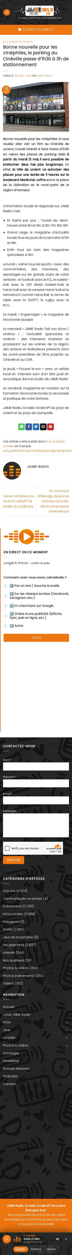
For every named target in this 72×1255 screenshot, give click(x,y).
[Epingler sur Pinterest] (50, 426)
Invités (8, 929)
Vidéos (8, 983)
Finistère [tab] (36, 1249)
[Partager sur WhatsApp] (21, 426)
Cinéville (34, 451)
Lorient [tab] (20, 1249)
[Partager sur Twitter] (36, 426)
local (49, 451)
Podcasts (10, 1076)
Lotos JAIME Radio (17, 1014)
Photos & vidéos (15, 968)
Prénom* (9, 777)
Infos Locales (23, 41)
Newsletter (11, 1060)
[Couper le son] (57, 1239)
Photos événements (18, 975)
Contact (9, 1084)
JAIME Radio (44, 75)
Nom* (7, 760)
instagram (11, 922)
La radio (9, 1037)
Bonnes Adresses (16, 1068)
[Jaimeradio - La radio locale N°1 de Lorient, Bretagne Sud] (39, 10)
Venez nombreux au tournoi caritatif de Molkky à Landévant (18, 501)
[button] (6, 12)
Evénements (12, 906)
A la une (8, 41)
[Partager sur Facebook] (28, 426)
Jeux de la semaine (18, 937)
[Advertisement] (36, 685)
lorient (58, 451)
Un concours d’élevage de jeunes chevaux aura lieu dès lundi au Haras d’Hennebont (53, 501)
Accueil (8, 1006)
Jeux (6, 1030)
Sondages (11, 1053)
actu (6, 451)
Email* (7, 794)
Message (10, 811)
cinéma (22, 451)
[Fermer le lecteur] (66, 1239)
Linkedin (9, 952)
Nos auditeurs (13, 960)
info (43, 451)
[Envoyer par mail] (43, 426)
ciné (13, 451)
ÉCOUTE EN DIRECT (38, 29)
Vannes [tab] (51, 1249)
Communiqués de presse (22, 898)
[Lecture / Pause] (7, 1239)
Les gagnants (13, 944)
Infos (7, 1022)
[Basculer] (66, 1022)
